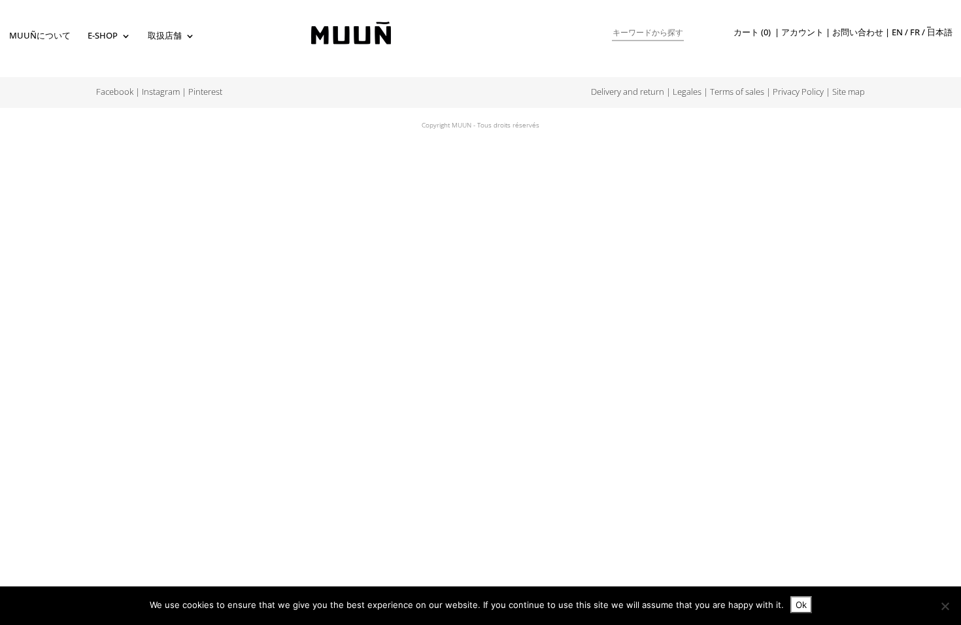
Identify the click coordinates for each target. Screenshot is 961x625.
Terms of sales (737, 91)
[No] (944, 606)
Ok (801, 605)
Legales (687, 91)
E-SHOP (103, 36)
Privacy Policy (798, 91)
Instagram (161, 91)
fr (915, 32)
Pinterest (205, 91)
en (897, 32)
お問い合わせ (857, 32)
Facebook (114, 91)
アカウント (802, 32)
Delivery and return (627, 91)
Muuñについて (40, 36)
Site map (848, 91)
